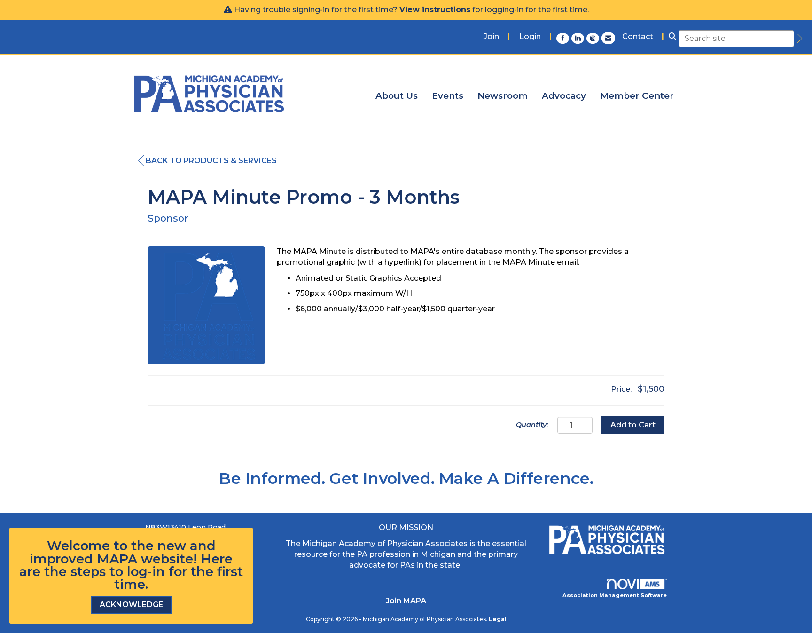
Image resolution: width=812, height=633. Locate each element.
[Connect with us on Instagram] (593, 38)
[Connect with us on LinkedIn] (578, 38)
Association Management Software (614, 595)
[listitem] (497, 37)
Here (217, 559)
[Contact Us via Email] (608, 38)
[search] (798, 38)
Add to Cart (633, 424)
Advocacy (564, 95)
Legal (498, 619)
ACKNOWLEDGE (131, 604)
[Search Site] (672, 37)
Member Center (637, 95)
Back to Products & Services (211, 160)
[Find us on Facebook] (563, 38)
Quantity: (532, 424)
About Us (396, 95)
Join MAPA (406, 600)
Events (447, 95)
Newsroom (502, 95)
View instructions (434, 9)
